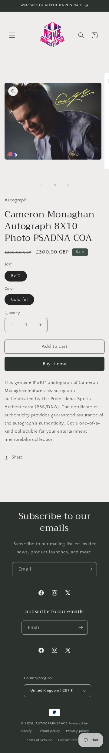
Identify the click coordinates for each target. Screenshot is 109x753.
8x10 (16, 276)
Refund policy (49, 731)
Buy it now (54, 363)
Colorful (19, 299)
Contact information (74, 740)
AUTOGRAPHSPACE (51, 723)
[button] (12, 35)
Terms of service (38, 740)
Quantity (12, 313)
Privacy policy (77, 731)
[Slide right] (67, 184)
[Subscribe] (90, 569)
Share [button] (17, 457)
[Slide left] (41, 184)
